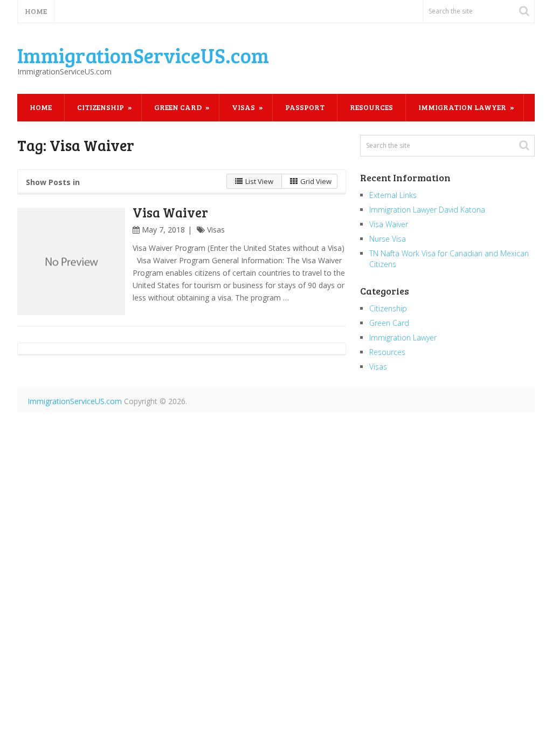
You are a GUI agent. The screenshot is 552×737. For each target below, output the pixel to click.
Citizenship (100, 107)
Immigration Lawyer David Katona (427, 209)
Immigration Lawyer (462, 107)
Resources (371, 107)
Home (36, 11)
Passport (305, 107)
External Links (393, 195)
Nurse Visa (387, 239)
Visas (243, 107)
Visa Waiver (170, 212)
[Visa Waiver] (71, 262)
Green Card (178, 107)
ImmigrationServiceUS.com (143, 55)
